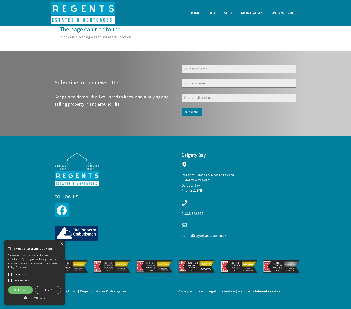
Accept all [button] (20, 289)
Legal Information (221, 291)
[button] (34, 298)
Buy (212, 12)
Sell (228, 12)
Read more (22, 267)
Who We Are (283, 12)
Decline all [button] (48, 289)
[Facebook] (62, 210)
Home (194, 12)
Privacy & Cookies (191, 291)
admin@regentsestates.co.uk (204, 235)
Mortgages (252, 12)
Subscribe (192, 112)
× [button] (61, 243)
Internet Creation (268, 291)
